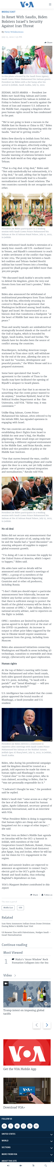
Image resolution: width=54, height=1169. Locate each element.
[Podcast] (36, 1126)
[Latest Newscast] (8, 1165)
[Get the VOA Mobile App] (27, 1052)
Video (7, 975)
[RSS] (29, 1126)
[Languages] (33, 1165)
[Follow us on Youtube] (17, 1126)
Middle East (8, 12)
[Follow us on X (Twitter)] (10, 1126)
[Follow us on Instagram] (23, 1126)
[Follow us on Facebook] (4, 1126)
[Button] (48, 42)
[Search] (46, 1165)
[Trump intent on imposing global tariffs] (27, 994)
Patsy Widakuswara (14, 32)
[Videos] (21, 1165)
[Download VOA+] (27, 1091)
